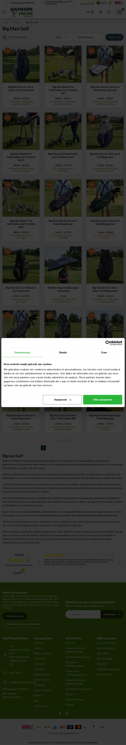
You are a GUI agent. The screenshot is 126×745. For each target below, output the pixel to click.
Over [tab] (104, 352)
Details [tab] (63, 352)
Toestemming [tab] (22, 352)
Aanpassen (60, 399)
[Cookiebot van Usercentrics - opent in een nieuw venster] (108, 343)
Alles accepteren (102, 399)
